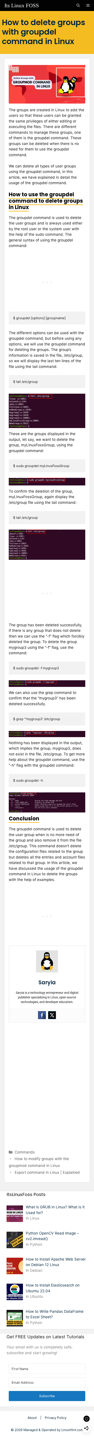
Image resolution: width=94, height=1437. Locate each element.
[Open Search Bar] (78, 5)
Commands (25, 1152)
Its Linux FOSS (21, 5)
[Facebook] (42, 1015)
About (32, 1418)
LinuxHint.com (72, 1430)
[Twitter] (52, 1015)
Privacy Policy (55, 1418)
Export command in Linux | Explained (47, 1172)
